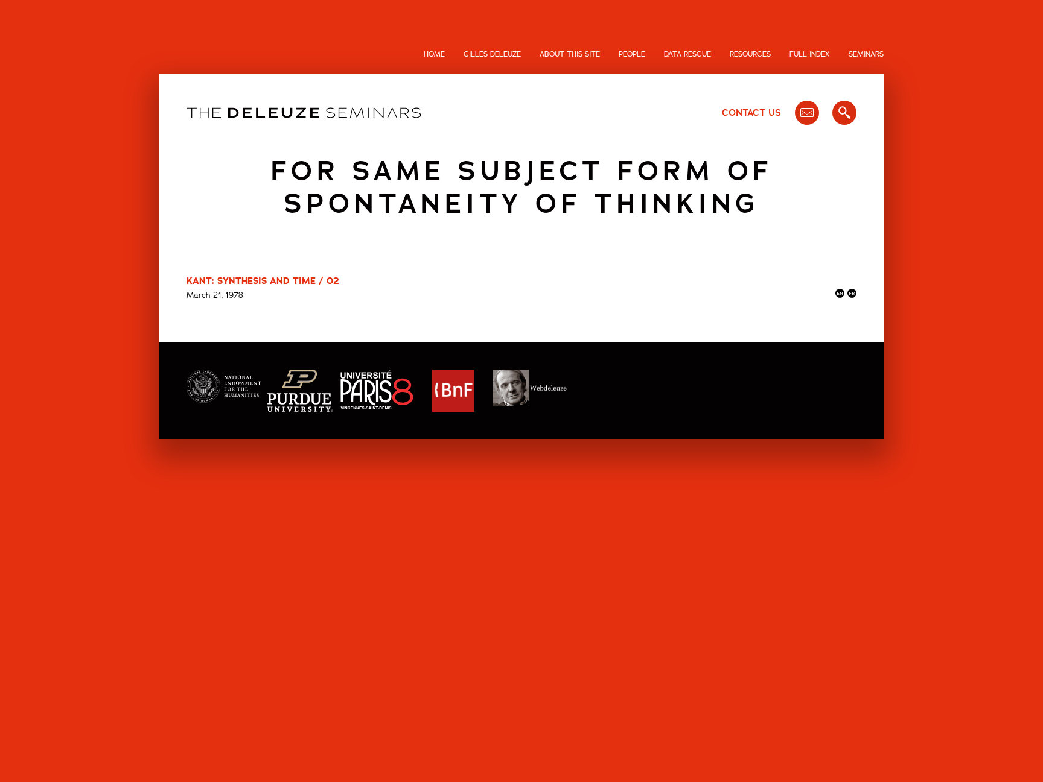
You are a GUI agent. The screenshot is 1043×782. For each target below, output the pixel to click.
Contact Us (751, 113)
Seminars (866, 54)
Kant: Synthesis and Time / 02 (263, 281)
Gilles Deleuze (492, 54)
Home (434, 54)
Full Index (809, 54)
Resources (750, 54)
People (632, 54)
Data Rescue (687, 54)
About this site (570, 54)
